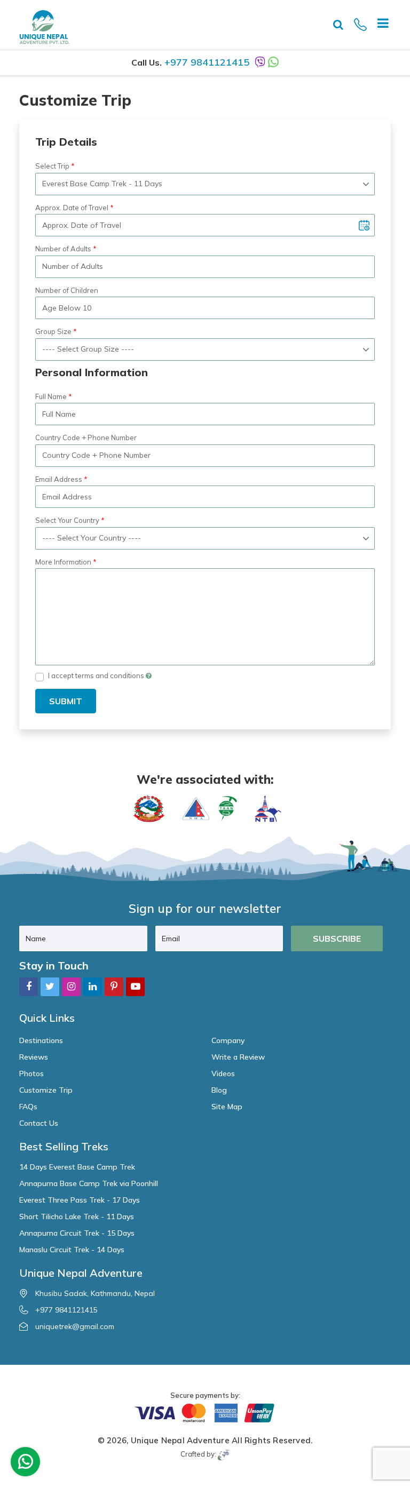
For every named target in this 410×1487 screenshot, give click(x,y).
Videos (223, 1073)
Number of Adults (63, 248)
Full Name (51, 396)
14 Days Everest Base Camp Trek (77, 1167)
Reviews (33, 1057)
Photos (31, 1073)
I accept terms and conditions (97, 675)
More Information (63, 562)
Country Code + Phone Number (86, 437)
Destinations (41, 1040)
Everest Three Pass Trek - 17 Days (79, 1200)
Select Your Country (67, 520)
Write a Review (238, 1057)
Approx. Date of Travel (71, 207)
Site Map (226, 1106)
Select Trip (52, 166)
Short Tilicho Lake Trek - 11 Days (76, 1216)
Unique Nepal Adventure (180, 1440)
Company (228, 1040)
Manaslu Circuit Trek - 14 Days (71, 1249)
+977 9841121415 (206, 62)
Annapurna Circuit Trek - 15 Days (77, 1233)
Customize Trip (46, 1090)
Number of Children (66, 290)
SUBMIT (65, 701)
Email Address (58, 479)
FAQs (28, 1106)
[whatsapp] (25, 1464)
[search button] (338, 25)
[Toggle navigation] (379, 25)
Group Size (53, 331)
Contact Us (38, 1123)
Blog (219, 1090)
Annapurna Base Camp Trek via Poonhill (88, 1183)
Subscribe (337, 938)
